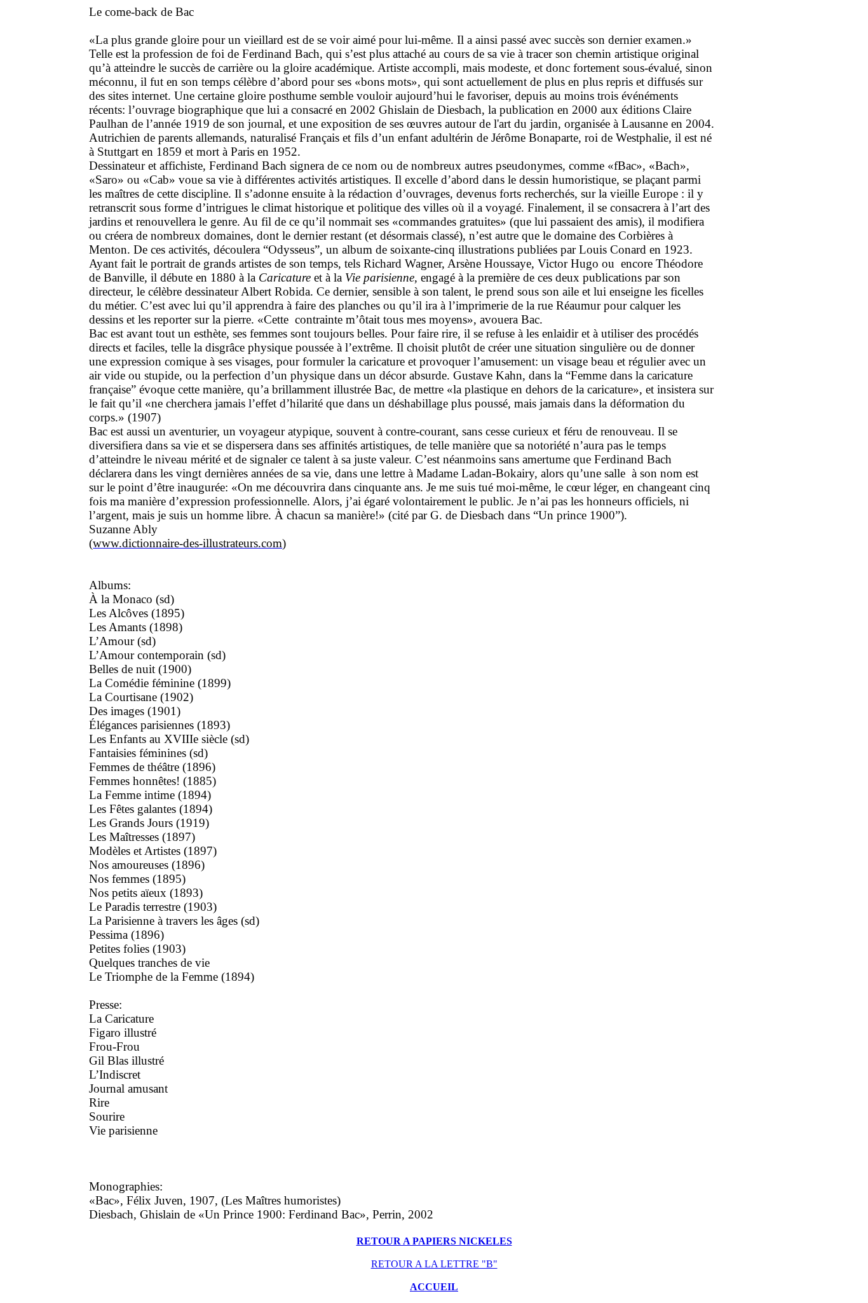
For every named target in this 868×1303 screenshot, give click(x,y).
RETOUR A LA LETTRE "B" (434, 1264)
